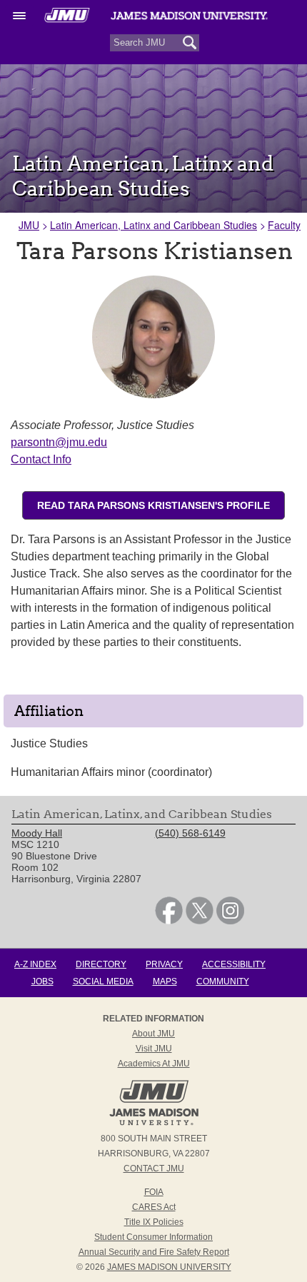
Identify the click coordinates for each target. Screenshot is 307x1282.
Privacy (164, 964)
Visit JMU (154, 1049)
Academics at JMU (154, 1064)
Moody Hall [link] (36, 833)
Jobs (42, 981)
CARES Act (154, 1207)
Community (222, 981)
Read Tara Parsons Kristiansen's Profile (153, 505)
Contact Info (41, 459)
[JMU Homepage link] (154, 1124)
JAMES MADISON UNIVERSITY (169, 1267)
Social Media (103, 981)
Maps (165, 981)
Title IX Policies (153, 1222)
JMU (29, 225)
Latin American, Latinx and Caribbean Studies (153, 225)
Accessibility (234, 964)
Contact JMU (154, 1169)
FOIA (153, 1192)
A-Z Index (35, 964)
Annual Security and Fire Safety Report (154, 1252)
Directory (101, 964)
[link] (169, 921)
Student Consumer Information (153, 1237)
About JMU (153, 1034)
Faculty (284, 225)
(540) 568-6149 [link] (190, 833)
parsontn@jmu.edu (59, 442)
